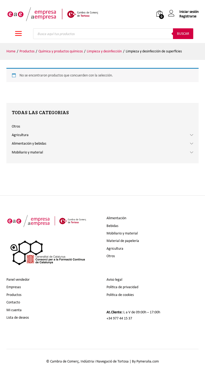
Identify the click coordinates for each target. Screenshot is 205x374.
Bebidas (112, 225)
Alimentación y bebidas (29, 143)
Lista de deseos (17, 317)
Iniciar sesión (189, 12)
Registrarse (187, 16)
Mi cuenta (14, 310)
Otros (16, 126)
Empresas (13, 287)
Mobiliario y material (27, 152)
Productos (13, 294)
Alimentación (116, 218)
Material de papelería (123, 240)
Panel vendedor (18, 279)
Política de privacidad (122, 287)
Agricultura (20, 135)
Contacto (13, 302)
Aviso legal (114, 279)
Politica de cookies (120, 294)
